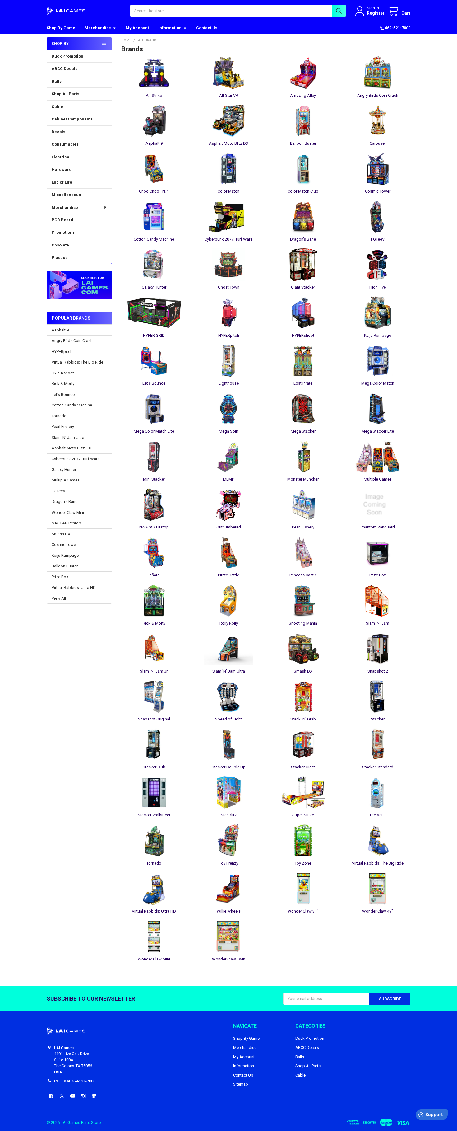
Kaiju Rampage (65, 555)
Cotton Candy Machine (72, 405)
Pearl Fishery (63, 426)
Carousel (377, 143)
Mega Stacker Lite (378, 431)
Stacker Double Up (229, 767)
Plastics (59, 257)
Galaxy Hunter (64, 469)
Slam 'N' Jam (377, 623)
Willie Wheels (229, 911)
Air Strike (154, 95)
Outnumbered (228, 527)
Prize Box (60, 577)
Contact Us (206, 28)
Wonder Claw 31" (303, 911)
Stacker (378, 719)
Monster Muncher (303, 479)
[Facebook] (51, 1095)
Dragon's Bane (64, 501)
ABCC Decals (64, 68)
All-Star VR (228, 95)
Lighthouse (229, 383)
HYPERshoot (63, 373)
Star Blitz (229, 815)
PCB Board (62, 220)
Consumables (65, 144)
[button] (79, 285)
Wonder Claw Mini (68, 512)
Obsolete (60, 245)
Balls (57, 81)
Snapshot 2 (377, 671)
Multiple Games (66, 480)
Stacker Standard (377, 767)
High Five (377, 287)
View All (59, 598)
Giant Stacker (303, 287)
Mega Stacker (303, 431)
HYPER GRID (154, 335)
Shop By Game (61, 28)
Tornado (59, 416)
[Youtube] (72, 1095)
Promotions (63, 232)
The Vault (377, 815)
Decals (58, 131)
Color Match (228, 191)
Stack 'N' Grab (303, 719)
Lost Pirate (302, 383)
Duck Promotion (67, 56)
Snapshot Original (154, 719)
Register (376, 13)
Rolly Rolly (228, 623)
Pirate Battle (228, 575)
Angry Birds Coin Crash (72, 340)
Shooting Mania (303, 623)
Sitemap (240, 1084)
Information (170, 28)
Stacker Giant (303, 767)
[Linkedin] (94, 1095)
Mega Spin (228, 431)
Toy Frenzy (228, 863)
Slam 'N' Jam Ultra (68, 437)
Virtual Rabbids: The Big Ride (77, 362)
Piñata (154, 575)
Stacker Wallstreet (154, 815)
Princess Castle (303, 575)
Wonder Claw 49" (377, 911)
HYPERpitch (62, 351)
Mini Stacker (154, 479)
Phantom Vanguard (378, 527)
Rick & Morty (63, 383)
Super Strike (303, 815)
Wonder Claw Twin (228, 959)
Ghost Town (228, 287)
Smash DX (61, 534)
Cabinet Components (72, 119)
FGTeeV (58, 491)
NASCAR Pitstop (66, 523)
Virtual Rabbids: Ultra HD (74, 587)
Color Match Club (303, 191)
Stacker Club (154, 767)
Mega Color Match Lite (154, 431)
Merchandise (98, 28)
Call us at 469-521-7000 (74, 1081)
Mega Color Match (377, 383)
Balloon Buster (65, 566)
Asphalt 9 (60, 330)
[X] (61, 1095)
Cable (57, 106)
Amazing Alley (303, 95)
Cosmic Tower (64, 544)
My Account (137, 28)
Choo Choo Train (154, 191)
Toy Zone (303, 863)
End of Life (62, 182)
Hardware (62, 169)
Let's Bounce (63, 394)
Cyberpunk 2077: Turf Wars (75, 459)
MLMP (228, 479)
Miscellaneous (66, 194)
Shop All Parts (65, 94)
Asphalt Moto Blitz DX (71, 448)
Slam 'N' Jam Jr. (154, 671)
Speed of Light (228, 719)
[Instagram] (83, 1095)
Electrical (61, 157)
